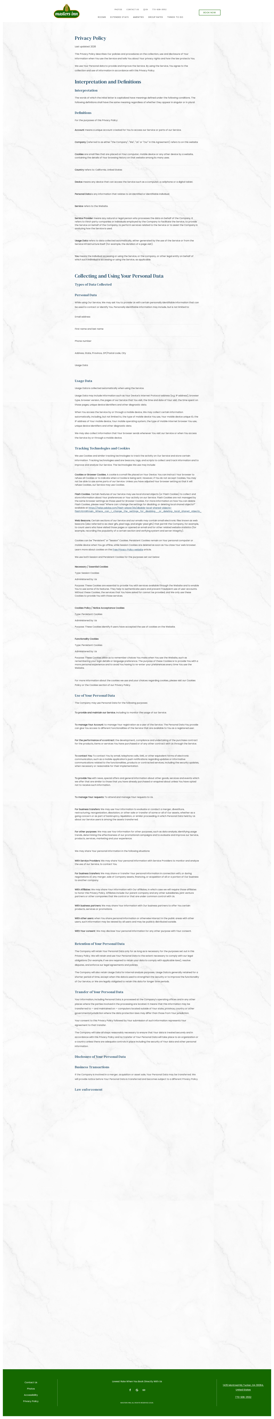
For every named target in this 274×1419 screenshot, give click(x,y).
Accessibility (31, 1395)
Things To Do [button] (175, 17)
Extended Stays (119, 17)
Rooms (102, 17)
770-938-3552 (159, 9)
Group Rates (155, 17)
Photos (118, 9)
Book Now (210, 12)
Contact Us (132, 9)
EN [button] (147, 9)
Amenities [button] (138, 17)
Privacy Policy (31, 1401)
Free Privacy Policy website (128, 549)
